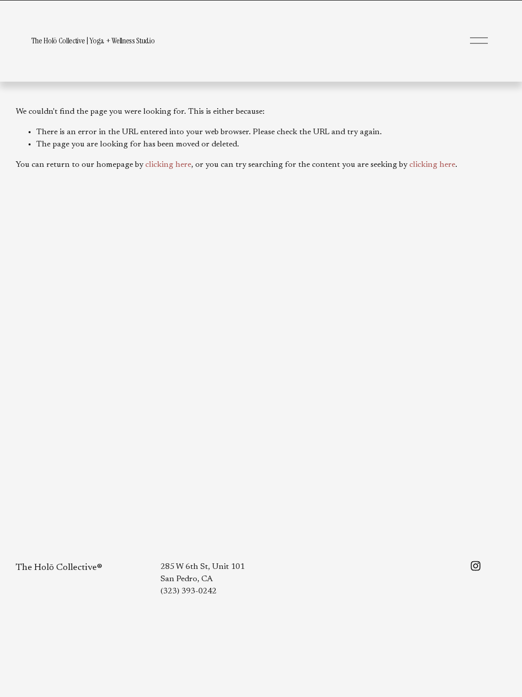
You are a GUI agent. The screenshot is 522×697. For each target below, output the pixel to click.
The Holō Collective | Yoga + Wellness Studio (92, 40)
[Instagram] (476, 566)
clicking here (168, 165)
